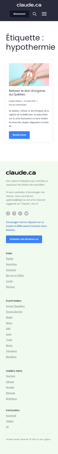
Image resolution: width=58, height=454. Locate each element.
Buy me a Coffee (15, 275)
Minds (9, 345)
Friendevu (11, 351)
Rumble (10, 387)
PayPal (9, 258)
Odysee (10, 381)
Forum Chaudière (15, 306)
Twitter (10, 421)
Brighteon (11, 398)
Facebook (11, 415)
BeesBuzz (11, 356)
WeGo (9, 323)
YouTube (10, 376)
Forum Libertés (14, 311)
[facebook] (8, 213)
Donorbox (11, 264)
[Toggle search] (34, 14)
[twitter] (14, 213)
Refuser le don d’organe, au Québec (27, 92)
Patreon (10, 286)
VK (7, 427)
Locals (9, 281)
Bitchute (10, 393)
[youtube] (26, 213)
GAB (8, 328)
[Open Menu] (44, 14)
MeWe (9, 317)
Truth (9, 340)
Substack (11, 270)
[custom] (20, 213)
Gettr (9, 334)
